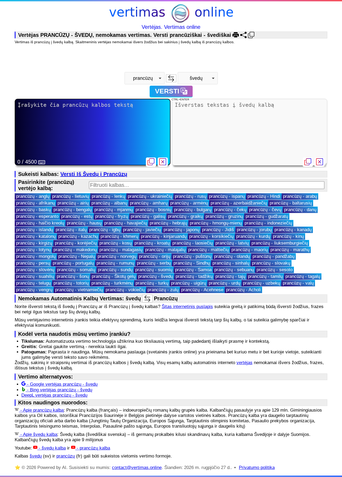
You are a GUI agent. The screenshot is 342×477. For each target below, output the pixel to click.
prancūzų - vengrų (34, 289)
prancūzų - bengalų (72, 209)
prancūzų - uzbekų (261, 283)
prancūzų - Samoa (193, 269)
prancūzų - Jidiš (218, 229)
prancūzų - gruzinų (224, 216)
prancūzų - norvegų (117, 256)
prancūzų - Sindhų (191, 263)
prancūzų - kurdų (253, 236)
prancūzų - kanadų (293, 229)
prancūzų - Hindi (263, 196)
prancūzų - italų (71, 229)
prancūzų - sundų (115, 269)
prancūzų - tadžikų (194, 276)
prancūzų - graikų (185, 216)
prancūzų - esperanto (37, 216)
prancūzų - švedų (155, 276)
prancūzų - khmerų (119, 236)
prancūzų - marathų (289, 249)
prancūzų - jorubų (254, 229)
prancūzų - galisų (148, 216)
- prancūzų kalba (92, 448)
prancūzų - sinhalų (230, 263)
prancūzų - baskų (33, 209)
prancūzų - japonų (181, 229)
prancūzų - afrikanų (35, 203)
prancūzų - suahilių (35, 276)
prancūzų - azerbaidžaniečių (239, 203)
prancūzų (65, 456)
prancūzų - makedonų (75, 249)
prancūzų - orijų (154, 256)
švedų (36, 456)
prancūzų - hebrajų (168, 223)
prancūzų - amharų (149, 203)
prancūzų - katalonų (36, 236)
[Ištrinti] (163, 162)
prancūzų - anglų (32, 196)
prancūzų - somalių (76, 269)
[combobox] (145, 78)
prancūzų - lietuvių (70, 196)
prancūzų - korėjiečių (76, 243)
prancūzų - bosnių (153, 209)
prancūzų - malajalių (165, 249)
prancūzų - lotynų (33, 249)
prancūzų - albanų (109, 203)
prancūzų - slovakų (271, 263)
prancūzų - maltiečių (208, 249)
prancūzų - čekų (230, 209)
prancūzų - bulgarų (192, 209)
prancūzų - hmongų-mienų (216, 223)
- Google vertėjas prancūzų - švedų (62, 384)
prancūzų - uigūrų (188, 283)
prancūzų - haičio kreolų (40, 223)
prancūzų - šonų (73, 276)
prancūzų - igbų (104, 229)
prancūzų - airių (73, 203)
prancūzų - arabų (300, 196)
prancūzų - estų (76, 216)
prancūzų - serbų (154, 263)
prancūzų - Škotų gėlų (113, 276)
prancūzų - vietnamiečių (79, 289)
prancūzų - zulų (162, 289)
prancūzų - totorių (71, 283)
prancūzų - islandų (34, 229)
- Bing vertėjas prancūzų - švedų (59, 389)
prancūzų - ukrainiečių (150, 196)
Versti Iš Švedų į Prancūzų (93, 174)
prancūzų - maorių (249, 249)
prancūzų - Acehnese (202, 289)
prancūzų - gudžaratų (267, 216)
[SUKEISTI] (171, 78)
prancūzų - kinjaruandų (163, 236)
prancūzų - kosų (115, 243)
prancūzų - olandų (232, 256)
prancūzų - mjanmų (113, 209)
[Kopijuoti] (151, 162)
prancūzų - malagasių (120, 249)
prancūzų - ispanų (227, 196)
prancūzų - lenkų (108, 196)
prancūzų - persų (33, 263)
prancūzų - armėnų (189, 203)
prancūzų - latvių (232, 243)
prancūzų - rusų (190, 196)
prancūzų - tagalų (302, 276)
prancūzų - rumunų (115, 263)
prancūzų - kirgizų (34, 243)
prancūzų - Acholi (243, 289)
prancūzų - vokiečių (125, 289)
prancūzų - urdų (224, 283)
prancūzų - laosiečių (192, 243)
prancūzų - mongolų (36, 256)
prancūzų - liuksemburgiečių (279, 243)
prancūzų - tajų (230, 276)
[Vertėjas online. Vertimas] (171, 14)
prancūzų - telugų (33, 283)
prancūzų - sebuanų (234, 269)
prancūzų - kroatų (152, 243)
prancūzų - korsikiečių (211, 236)
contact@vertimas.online (137, 467)
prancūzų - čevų (265, 209)
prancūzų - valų (298, 283)
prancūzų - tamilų (265, 276)
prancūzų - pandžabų (273, 256)
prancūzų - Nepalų (76, 256)
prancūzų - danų (300, 209)
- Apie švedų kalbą (38, 434)
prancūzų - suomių (153, 269)
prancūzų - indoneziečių (268, 223)
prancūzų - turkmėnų (112, 283)
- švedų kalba (51, 448)
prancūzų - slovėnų (35, 269)
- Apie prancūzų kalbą (41, 410)
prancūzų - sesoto (274, 269)
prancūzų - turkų (151, 283)
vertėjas (244, 362)
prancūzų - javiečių (142, 229)
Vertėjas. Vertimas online (171, 27)
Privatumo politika (257, 467)
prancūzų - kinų (288, 236)
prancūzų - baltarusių (291, 203)
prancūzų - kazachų (78, 236)
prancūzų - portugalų (73, 263)
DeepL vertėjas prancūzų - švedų (54, 395)
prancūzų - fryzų (111, 216)
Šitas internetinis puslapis (187, 306)
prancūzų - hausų (84, 223)
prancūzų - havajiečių (125, 223)
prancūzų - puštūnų (192, 256)
